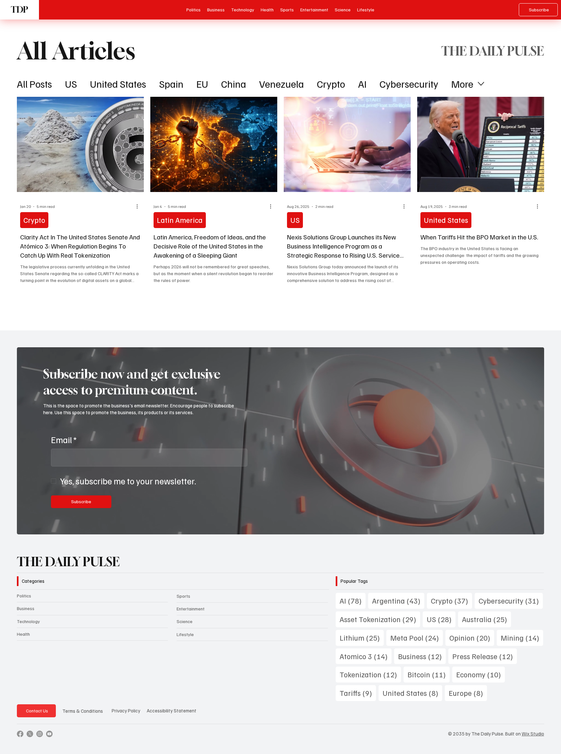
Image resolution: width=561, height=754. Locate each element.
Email (64, 439)
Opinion (471, 637)
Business (25, 608)
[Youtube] (49, 734)
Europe (468, 692)
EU (202, 83)
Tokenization (370, 674)
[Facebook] (20, 734)
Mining (522, 637)
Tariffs (358, 692)
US (71, 83)
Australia (486, 619)
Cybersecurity (409, 83)
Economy (480, 674)
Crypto (331, 83)
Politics (24, 595)
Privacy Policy (126, 710)
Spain (171, 83)
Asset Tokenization (380, 619)
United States (118, 83)
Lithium (362, 637)
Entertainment (191, 608)
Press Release (484, 656)
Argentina (398, 600)
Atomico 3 (366, 656)
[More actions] (139, 207)
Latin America (180, 219)
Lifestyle (185, 634)
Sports (183, 596)
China (233, 83)
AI (362, 83)
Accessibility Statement (171, 710)
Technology (28, 621)
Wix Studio (533, 733)
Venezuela (281, 83)
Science (185, 621)
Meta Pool (416, 637)
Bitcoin (428, 674)
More (462, 83)
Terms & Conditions (82, 711)
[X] (30, 734)
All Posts (34, 83)
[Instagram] (39, 734)
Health (23, 634)
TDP (19, 10)
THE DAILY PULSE (68, 561)
